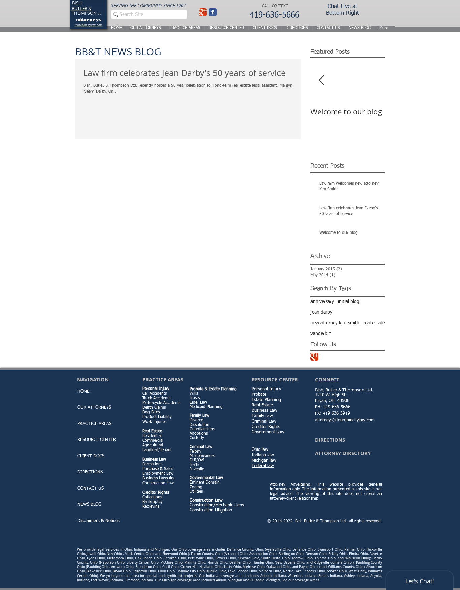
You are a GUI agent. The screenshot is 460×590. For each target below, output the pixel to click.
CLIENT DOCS (90, 456)
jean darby (321, 312)
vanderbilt (320, 333)
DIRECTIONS (90, 472)
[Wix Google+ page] (203, 12)
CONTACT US (90, 488)
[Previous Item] (321, 80)
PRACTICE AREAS (94, 424)
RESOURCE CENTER (96, 440)
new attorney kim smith (334, 323)
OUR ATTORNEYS (94, 407)
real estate (374, 323)
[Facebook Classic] (213, 12)
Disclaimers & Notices (98, 521)
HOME (83, 391)
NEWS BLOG (89, 504)
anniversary (322, 301)
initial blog (348, 301)
